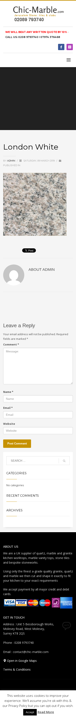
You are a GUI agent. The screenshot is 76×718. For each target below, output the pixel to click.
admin (11, 160)
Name (8, 392)
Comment (11, 344)
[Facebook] (61, 47)
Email (8, 408)
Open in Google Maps (21, 661)
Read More (46, 712)
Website (9, 424)
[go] (64, 460)
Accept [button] (30, 712)
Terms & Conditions (17, 669)
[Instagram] (69, 47)
